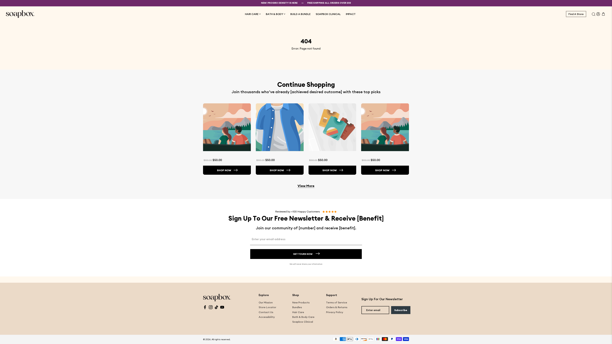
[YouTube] (222, 307)
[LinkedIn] (216, 307)
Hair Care (298, 312)
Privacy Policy (334, 312)
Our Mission (266, 302)
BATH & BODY (274, 14)
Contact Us (266, 312)
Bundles (297, 307)
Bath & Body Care (303, 317)
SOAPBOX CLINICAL (328, 14)
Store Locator (267, 307)
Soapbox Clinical (302, 321)
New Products (301, 302)
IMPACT (351, 14)
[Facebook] (205, 307)
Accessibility (267, 317)
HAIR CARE (252, 14)
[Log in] (598, 14)
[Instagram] (211, 307)
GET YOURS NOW (303, 254)
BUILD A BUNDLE (300, 14)
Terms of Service (336, 302)
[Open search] (593, 14)
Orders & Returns (336, 307)
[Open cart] (603, 14)
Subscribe (400, 310)
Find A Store (576, 14)
